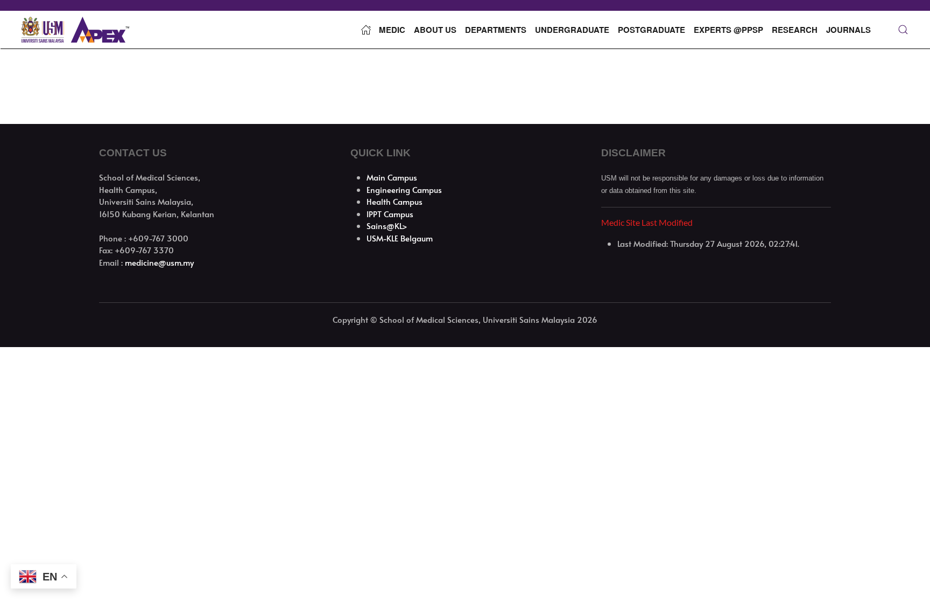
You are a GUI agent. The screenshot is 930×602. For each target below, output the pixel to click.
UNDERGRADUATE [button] (572, 30)
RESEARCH (795, 30)
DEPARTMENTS (495, 30)
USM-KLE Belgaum (400, 238)
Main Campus (392, 177)
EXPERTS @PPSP (728, 30)
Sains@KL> (387, 225)
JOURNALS (848, 30)
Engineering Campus (404, 189)
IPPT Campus (390, 213)
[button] (903, 29)
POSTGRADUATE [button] (651, 30)
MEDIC (392, 30)
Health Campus (394, 201)
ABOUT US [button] (435, 30)
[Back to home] (75, 29)
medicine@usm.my (159, 262)
